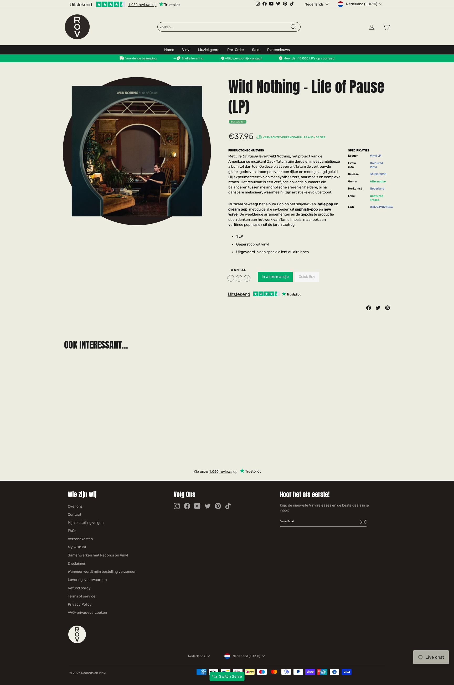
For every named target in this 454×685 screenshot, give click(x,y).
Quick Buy (307, 276)
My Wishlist (77, 547)
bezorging (149, 58)
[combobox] (225, 27)
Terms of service (81, 596)
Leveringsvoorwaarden (87, 579)
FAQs (72, 531)
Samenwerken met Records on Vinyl (98, 555)
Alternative (378, 181)
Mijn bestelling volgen (86, 522)
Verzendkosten (80, 539)
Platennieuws (278, 50)
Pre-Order (235, 50)
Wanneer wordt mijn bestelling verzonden (102, 571)
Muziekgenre (208, 50)
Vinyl (186, 50)
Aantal (238, 270)
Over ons (75, 506)
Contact (74, 514)
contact (256, 58)
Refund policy (79, 588)
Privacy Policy (80, 604)
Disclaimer (76, 563)
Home (169, 50)
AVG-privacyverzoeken (87, 612)
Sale (255, 50)
